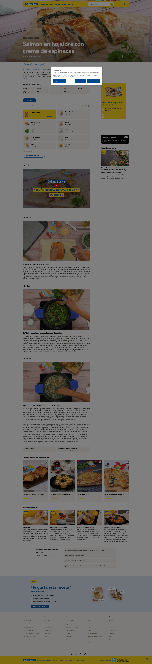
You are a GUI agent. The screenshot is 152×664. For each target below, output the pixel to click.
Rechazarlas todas (80, 81)
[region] (76, 75)
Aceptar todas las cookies (93, 81)
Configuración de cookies (59, 81)
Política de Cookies (70, 76)
